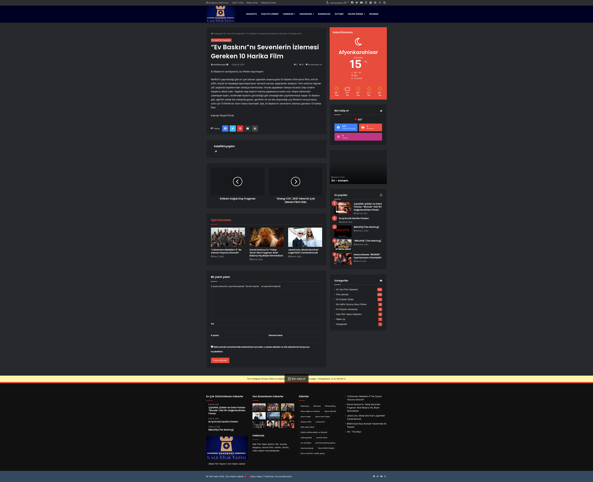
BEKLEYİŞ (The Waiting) (366, 227)
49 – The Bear (354, 432)
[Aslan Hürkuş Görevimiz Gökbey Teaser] (273, 416)
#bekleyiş (305, 406)
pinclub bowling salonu (325, 443)
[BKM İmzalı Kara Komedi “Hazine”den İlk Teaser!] (287, 407)
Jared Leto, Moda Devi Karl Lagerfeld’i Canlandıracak (303, 251)
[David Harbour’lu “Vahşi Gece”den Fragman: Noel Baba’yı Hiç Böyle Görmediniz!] (267, 237)
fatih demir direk (307, 427)
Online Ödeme (355, 14)
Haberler (288, 14)
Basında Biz (324, 14)
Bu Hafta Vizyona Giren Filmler (351, 304)
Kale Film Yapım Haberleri (349, 314)
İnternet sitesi (275, 335)
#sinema (317, 406)
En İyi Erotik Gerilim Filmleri (354, 218)
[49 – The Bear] (273, 407)
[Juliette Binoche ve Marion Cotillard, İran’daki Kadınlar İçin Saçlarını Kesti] (273, 424)
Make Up (340, 319)
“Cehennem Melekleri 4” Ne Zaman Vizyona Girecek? (226, 251)
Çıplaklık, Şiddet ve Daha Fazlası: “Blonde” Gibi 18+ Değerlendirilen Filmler (368, 206)
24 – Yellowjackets (344, 180)
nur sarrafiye (306, 443)
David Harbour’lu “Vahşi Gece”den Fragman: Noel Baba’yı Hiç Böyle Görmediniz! (266, 252)
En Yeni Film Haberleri (234, 33)
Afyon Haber (256, 476)
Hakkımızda (305, 14)
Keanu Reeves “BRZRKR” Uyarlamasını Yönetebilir (368, 256)
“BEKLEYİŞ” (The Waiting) (367, 240)
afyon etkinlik (330, 411)
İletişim (339, 14)
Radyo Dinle (252, 2)
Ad (213, 323)
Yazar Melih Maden (326, 448)
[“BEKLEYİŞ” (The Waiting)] (342, 245)
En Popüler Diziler (345, 299)
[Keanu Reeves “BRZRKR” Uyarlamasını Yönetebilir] (342, 259)
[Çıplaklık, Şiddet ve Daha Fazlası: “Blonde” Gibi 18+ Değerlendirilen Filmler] (342, 208)
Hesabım (373, 14)
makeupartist (306, 437)
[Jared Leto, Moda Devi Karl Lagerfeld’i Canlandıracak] (305, 237)
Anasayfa (251, 14)
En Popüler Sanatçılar (347, 309)
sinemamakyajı (307, 448)
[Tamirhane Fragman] (259, 424)
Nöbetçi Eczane (268, 2)
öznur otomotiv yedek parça (313, 453)
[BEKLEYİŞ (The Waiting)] (342, 231)
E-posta (215, 335)
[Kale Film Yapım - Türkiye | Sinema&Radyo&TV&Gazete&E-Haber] (221, 14)
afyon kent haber (322, 416)
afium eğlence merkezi (310, 411)
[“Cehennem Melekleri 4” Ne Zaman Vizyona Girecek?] (228, 237)
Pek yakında (342, 294)
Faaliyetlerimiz (270, 14)
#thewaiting (330, 406)
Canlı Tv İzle (238, 2)
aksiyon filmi (306, 422)
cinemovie (320, 422)
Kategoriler (341, 324)
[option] (358, 167)
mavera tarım (321, 437)
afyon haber (306, 416)
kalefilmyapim (219, 64)
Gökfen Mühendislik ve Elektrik (314, 432)
